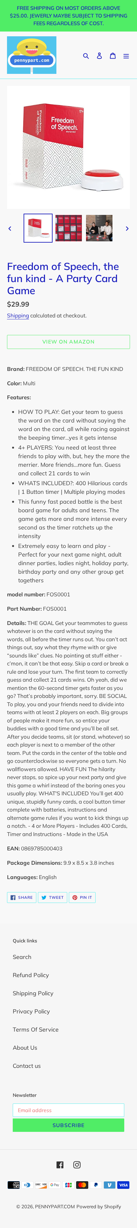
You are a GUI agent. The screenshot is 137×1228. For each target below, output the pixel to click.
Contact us (27, 1065)
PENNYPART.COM (55, 1206)
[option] (38, 228)
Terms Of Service (36, 1029)
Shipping (18, 315)
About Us (25, 1047)
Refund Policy (31, 975)
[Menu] (126, 54)
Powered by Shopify (98, 1206)
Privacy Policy (31, 1011)
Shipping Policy (33, 993)
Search (22, 957)
